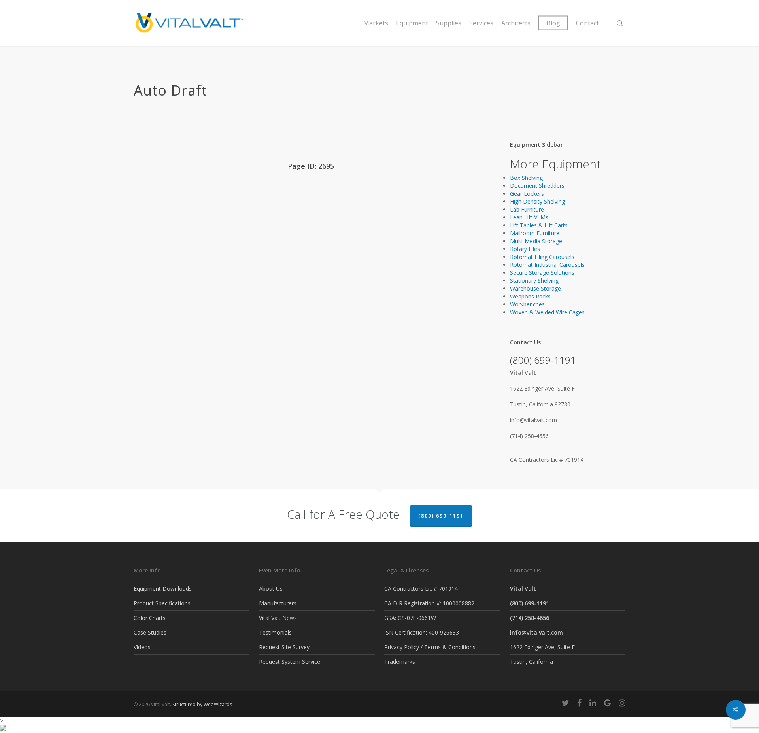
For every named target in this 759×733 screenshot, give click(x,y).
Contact (587, 23)
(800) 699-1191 (441, 515)
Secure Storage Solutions (542, 272)
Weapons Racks (530, 296)
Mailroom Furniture (534, 233)
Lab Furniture (527, 209)
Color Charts (150, 618)
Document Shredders (537, 185)
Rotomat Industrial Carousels (547, 264)
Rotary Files (525, 249)
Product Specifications (162, 603)
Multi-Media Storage (536, 241)
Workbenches (527, 304)
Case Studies (150, 632)
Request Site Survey (284, 647)
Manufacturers (277, 603)
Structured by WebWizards (202, 704)
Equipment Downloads (163, 588)
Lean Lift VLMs (529, 217)
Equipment (412, 23)
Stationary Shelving (534, 280)
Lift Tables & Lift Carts (539, 225)
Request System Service (289, 661)
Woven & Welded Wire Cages (547, 312)
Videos (142, 647)
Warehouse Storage (535, 288)
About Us (271, 588)
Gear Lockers (527, 193)
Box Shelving (526, 177)
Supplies (448, 23)
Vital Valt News (278, 618)
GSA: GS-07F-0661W (410, 618)
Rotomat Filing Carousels (542, 257)
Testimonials (275, 632)
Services (481, 23)
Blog (553, 23)
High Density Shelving (537, 201)
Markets (375, 23)
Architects (516, 23)
